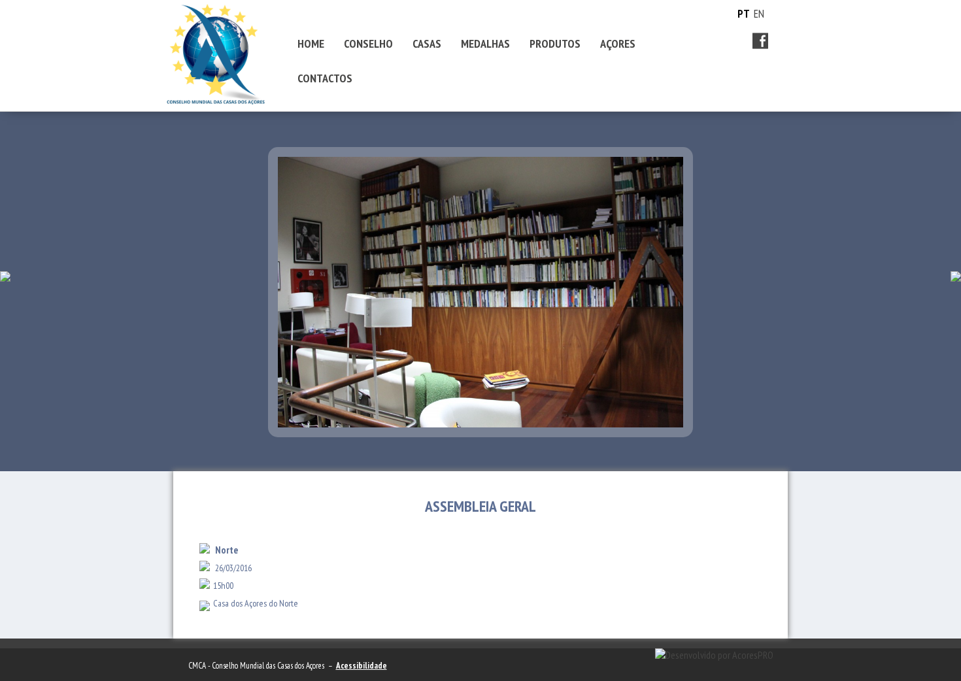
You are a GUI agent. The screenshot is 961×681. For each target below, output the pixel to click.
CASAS (427, 43)
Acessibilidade (361, 665)
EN (759, 14)
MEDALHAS (485, 43)
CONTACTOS (324, 78)
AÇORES (617, 43)
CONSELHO (368, 43)
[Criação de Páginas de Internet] (714, 654)
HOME (310, 43)
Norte (226, 550)
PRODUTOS (555, 43)
